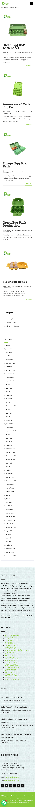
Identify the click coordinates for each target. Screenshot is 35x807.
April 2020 (9, 506)
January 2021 (10, 477)
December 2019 (10, 516)
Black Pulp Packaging (12, 635)
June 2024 (9, 388)
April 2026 (9, 356)
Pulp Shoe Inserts (10, 671)
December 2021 (11, 452)
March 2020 (9, 509)
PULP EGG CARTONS (11, 659)
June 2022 (9, 438)
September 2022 (11, 431)
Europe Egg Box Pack (15, 164)
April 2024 (9, 395)
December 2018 (11, 556)
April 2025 (9, 367)
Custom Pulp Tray (10, 637)
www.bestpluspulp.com (12, 781)
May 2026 (9, 352)
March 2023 (9, 420)
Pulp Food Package (11, 664)
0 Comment (26, 52)
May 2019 (8, 541)
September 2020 (11, 488)
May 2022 (9, 441)
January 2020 (10, 513)
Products (8, 654)
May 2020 (9, 502)
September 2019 (11, 527)
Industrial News (11, 322)
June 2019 (9, 538)
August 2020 (10, 491)
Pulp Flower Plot (10, 661)
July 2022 (8, 434)
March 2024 (9, 399)
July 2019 (8, 534)
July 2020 (8, 495)
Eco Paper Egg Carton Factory (14, 697)
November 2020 (11, 481)
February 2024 (10, 402)
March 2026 (9, 359)
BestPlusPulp (17, 52)
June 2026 (9, 349)
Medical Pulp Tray (11, 647)
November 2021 (11, 456)
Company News (7, 54)
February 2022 (10, 449)
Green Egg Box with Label (14, 46)
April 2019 (9, 545)
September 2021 (11, 459)
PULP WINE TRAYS (11, 676)
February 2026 (10, 363)
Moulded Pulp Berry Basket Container (17, 650)
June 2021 (9, 463)
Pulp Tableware (10, 674)
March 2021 (9, 474)
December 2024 (11, 374)
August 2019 (9, 531)
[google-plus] (10, 785)
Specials (7, 677)
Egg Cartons (9, 644)
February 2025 (10, 370)
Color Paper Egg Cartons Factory (15, 707)
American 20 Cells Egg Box (17, 105)
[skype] (22, 785)
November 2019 (11, 520)
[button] (4, 803)
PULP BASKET (9, 655)
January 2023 (10, 424)
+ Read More (28, 65)
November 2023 (11, 406)
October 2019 (10, 524)
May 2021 (9, 466)
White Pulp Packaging (12, 679)
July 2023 (8, 409)
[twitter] (6, 785)
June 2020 (9, 499)
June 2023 (9, 413)
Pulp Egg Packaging (12, 326)
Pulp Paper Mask (10, 669)
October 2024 (10, 377)
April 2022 (9, 445)
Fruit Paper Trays (10, 645)
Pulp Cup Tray (9, 657)
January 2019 (10, 552)
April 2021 (9, 470)
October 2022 (10, 427)
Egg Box (7, 639)
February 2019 (10, 549)
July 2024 (8, 384)
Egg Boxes (8, 640)
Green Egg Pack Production (14, 223)
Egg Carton (8, 642)
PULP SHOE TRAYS (11, 672)
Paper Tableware (10, 652)
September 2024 (11, 381)
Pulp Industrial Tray (11, 666)
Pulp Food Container (11, 662)
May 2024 (9, 392)
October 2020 (10, 484)
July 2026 (8, 345)
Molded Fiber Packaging (13, 649)
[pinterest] (18, 785)
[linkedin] (14, 785)
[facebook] (2, 785)
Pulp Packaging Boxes (12, 667)
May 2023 (9, 416)
